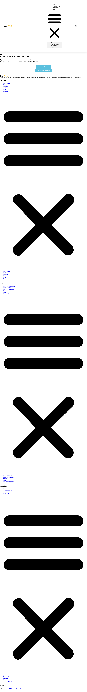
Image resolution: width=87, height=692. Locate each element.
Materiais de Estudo (8, 289)
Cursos (5, 290)
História (5, 91)
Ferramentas (55, 44)
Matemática (6, 83)
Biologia (5, 86)
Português (6, 85)
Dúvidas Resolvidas (8, 294)
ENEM (53, 9)
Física (5, 89)
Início (4, 489)
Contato (5, 492)
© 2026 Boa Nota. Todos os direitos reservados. (13, 686)
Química (5, 88)
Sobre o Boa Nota (8, 490)
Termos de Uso (7, 495)
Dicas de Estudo (7, 287)
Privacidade (6, 493)
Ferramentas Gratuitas (9, 286)
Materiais (54, 45)
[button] (54, 26)
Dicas (52, 42)
